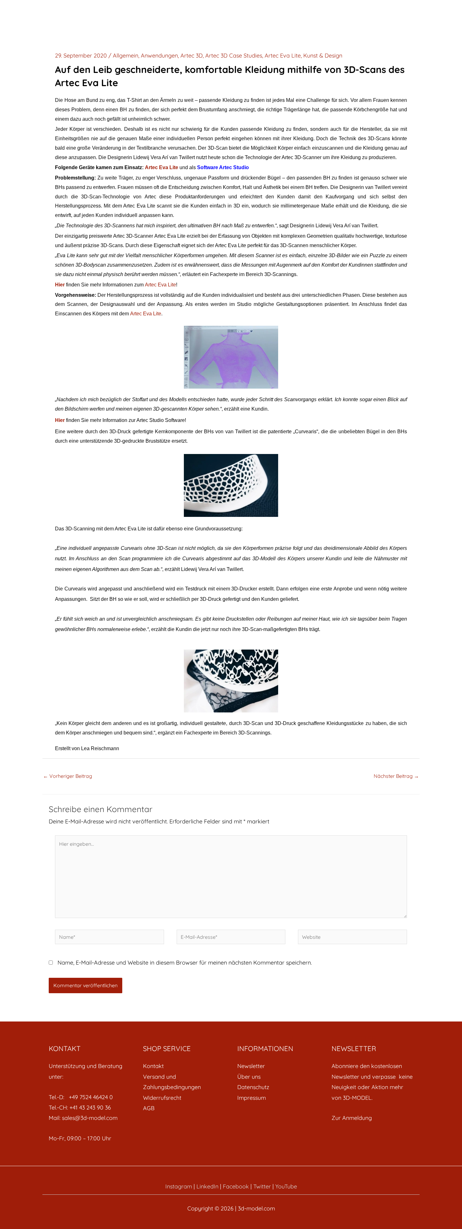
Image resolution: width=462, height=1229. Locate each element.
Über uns (249, 1076)
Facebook (236, 1186)
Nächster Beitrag (396, 776)
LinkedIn (207, 1186)
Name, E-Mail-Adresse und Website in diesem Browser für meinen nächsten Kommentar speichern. (185, 962)
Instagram (178, 1186)
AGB (149, 1108)
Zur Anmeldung (352, 1117)
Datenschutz (253, 1087)
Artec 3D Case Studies (233, 55)
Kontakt (153, 1066)
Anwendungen (159, 55)
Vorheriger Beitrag (67, 776)
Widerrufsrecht (162, 1097)
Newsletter (251, 1066)
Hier (60, 284)
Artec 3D (191, 55)
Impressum (251, 1097)
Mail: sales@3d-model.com (83, 1117)
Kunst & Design (322, 55)
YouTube (286, 1186)
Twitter (262, 1186)
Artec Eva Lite (283, 55)
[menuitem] (184, 1066)
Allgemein (125, 55)
